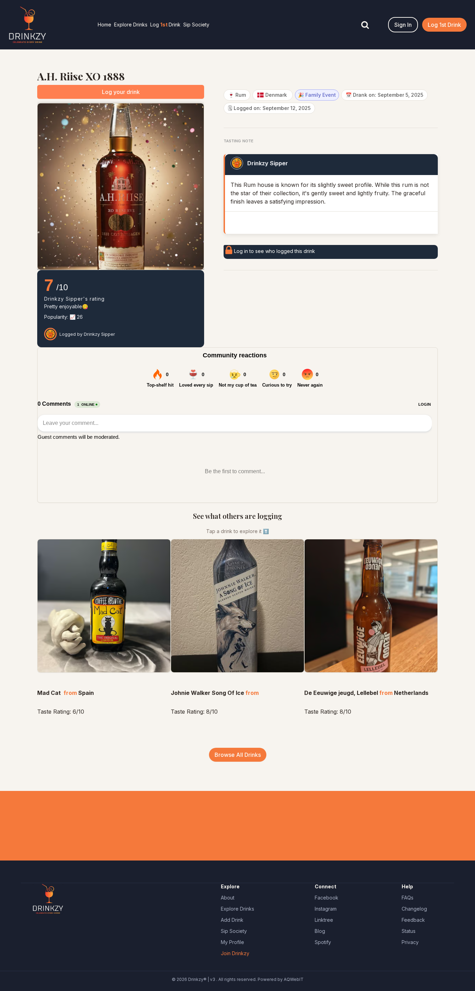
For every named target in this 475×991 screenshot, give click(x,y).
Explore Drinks (130, 24)
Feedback (413, 920)
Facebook (326, 898)
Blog (320, 931)
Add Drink (232, 920)
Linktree (324, 920)
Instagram (326, 909)
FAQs (407, 898)
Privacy (410, 942)
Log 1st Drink (444, 24)
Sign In (403, 24)
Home (104, 24)
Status (409, 931)
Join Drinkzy (235, 953)
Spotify (323, 942)
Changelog (414, 909)
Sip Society (196, 24)
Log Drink (165, 24)
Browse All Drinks (238, 754)
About (227, 898)
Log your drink (121, 91)
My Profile (232, 942)
